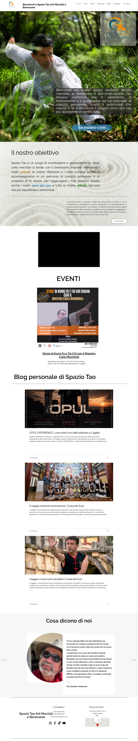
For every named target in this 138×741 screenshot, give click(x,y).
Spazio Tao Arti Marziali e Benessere (36, 715)
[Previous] (4, 660)
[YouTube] (64, 723)
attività (82, 185)
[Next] (133, 660)
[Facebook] (55, 723)
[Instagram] (50, 723)
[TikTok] (59, 723)
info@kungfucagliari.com (58, 717)
